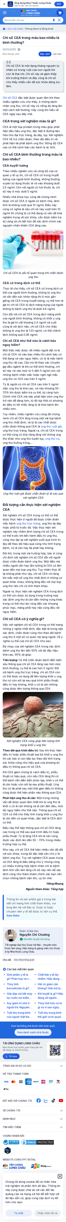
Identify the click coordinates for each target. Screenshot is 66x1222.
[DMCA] (37, 1142)
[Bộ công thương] (11, 1142)
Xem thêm (12, 915)
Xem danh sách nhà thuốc (33, 1032)
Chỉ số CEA (10, 97)
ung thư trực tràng (28, 523)
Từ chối (18, 1213)
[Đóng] (4, 4)
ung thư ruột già (51, 426)
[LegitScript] (20, 1150)
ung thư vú (52, 438)
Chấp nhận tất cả (47, 1213)
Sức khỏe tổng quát (24, 960)
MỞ (59, 4)
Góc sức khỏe (15, 28)
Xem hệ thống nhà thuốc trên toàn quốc (33, 1025)
